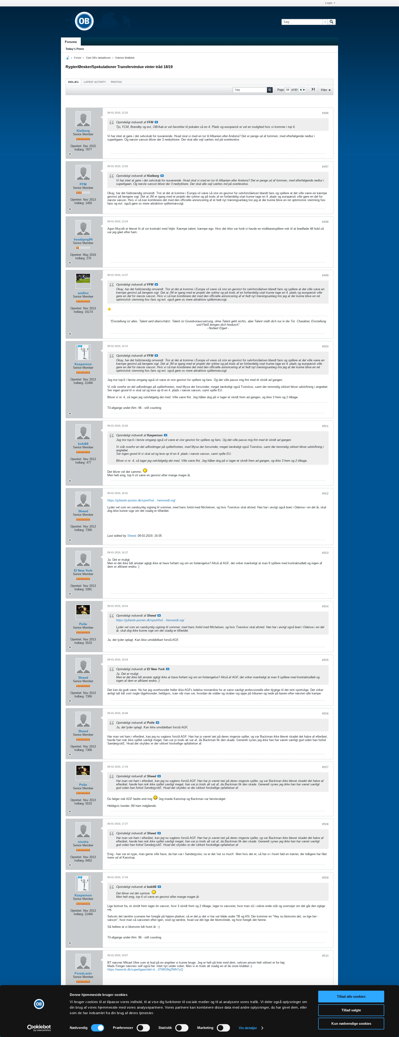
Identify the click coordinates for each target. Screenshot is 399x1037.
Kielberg (83, 131)
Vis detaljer (248, 1028)
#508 (325, 824)
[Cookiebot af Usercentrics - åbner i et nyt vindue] (39, 1028)
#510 (325, 955)
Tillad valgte (351, 1010)
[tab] (73, 82)
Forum (77, 57)
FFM (83, 184)
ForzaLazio (83, 973)
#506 (325, 713)
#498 (325, 221)
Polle (83, 624)
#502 (325, 493)
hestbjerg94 (83, 239)
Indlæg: (79, 149)
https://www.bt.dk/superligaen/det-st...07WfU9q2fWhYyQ (145, 969)
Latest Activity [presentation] (95, 82)
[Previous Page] (300, 89)
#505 (325, 660)
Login (328, 3)
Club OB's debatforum (98, 57)
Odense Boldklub (124, 57)
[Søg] (331, 22)
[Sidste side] (313, 91)
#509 (325, 877)
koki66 (83, 444)
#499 (325, 275)
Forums (71, 42)
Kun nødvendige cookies (351, 1023)
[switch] (143, 1027)
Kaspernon (83, 364)
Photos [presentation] (116, 82)
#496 (325, 113)
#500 (325, 346)
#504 (325, 606)
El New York (83, 570)
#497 (325, 166)
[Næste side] (303, 89)
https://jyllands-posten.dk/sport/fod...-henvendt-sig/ (141, 500)
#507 (325, 767)
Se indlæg (156, 122)
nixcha (83, 842)
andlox (83, 293)
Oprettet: (76, 146)
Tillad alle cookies (351, 996)
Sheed (83, 511)
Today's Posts (75, 49)
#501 (325, 426)
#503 (325, 553)
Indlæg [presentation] (73, 82)
